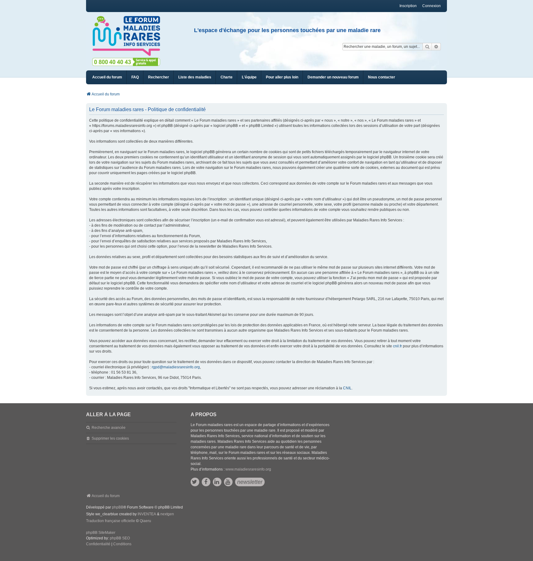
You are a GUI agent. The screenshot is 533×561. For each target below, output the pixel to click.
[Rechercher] (427, 46)
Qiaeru (145, 521)
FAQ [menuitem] (135, 77)
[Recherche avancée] (436, 46)
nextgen (167, 514)
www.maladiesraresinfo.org (248, 469)
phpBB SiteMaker (100, 532)
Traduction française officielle (110, 521)
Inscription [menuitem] (408, 6)
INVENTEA (147, 514)
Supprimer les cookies (110, 438)
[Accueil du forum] (129, 36)
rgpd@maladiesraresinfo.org (176, 367)
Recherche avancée (109, 427)
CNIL (347, 388)
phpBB (117, 507)
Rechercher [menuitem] (158, 77)
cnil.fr (397, 346)
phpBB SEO (120, 538)
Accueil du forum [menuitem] (107, 77)
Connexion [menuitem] (431, 6)
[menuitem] (194, 77)
